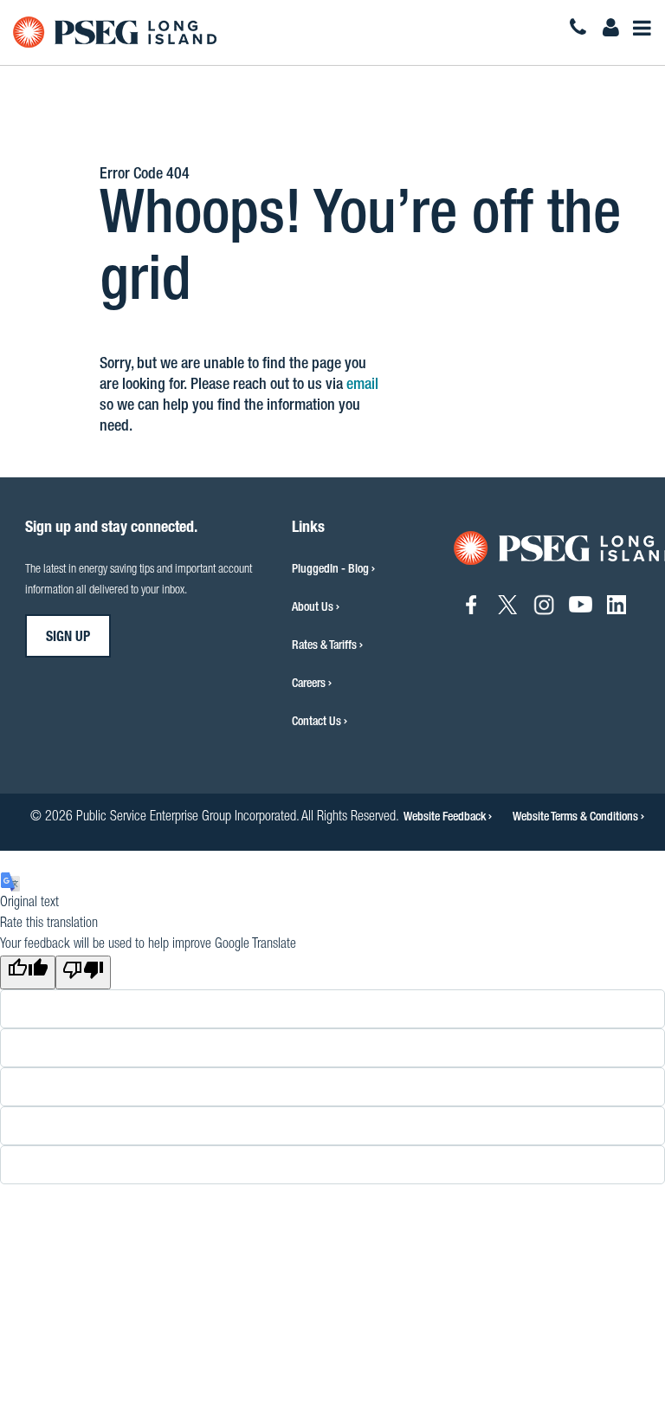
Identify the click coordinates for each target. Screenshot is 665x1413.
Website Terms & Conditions (577, 818)
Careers (309, 684)
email (362, 385)
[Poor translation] (83, 972)
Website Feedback (446, 818)
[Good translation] (27, 972)
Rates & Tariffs (324, 646)
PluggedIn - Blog (330, 570)
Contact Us (316, 722)
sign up (68, 638)
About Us (312, 608)
